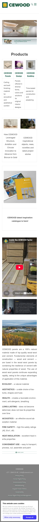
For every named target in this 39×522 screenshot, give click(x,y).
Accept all (29, 517)
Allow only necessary (12, 517)
